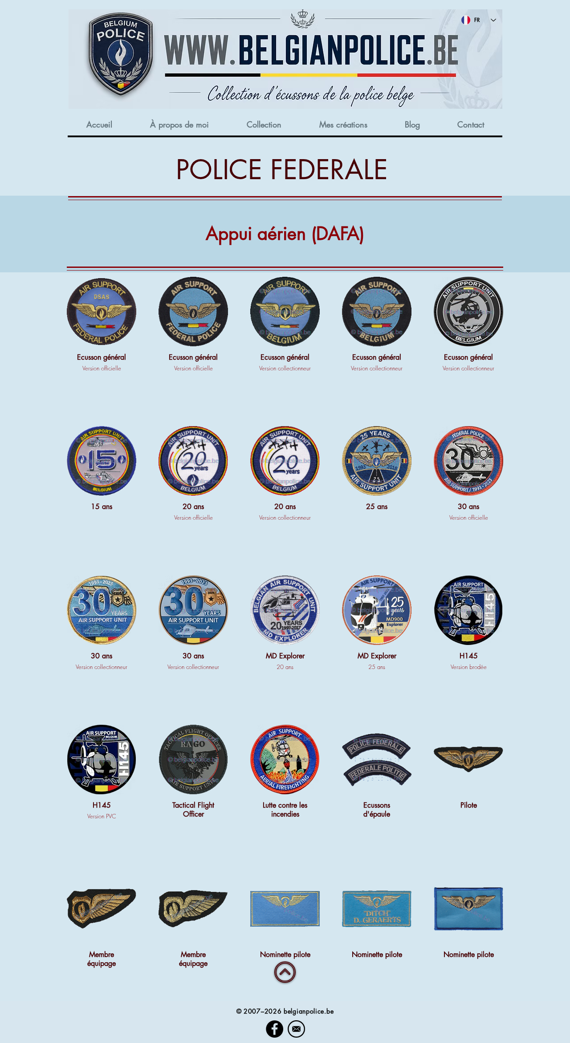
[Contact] (296, 1029)
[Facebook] (274, 1029)
